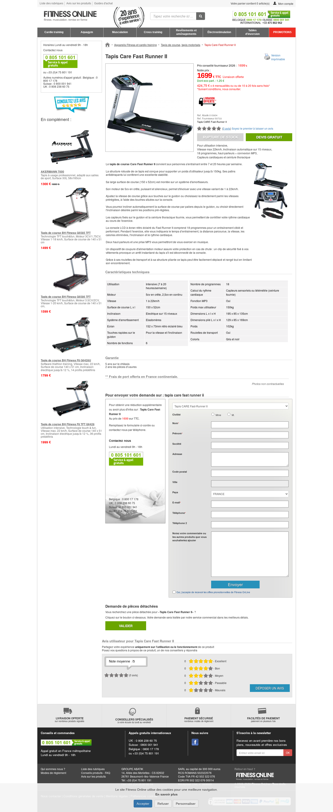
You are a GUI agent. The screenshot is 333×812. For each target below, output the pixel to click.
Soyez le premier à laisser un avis (252, 128)
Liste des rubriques (51, 3)
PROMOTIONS (282, 32)
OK (288, 752)
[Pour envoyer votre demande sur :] (269, 137)
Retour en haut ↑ (245, 769)
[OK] (200, 16)
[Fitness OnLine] (107, 44)
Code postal (179, 471)
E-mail (176, 502)
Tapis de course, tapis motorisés (180, 45)
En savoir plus (166, 794)
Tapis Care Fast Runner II (220, 45)
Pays (175, 492)
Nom (175, 423)
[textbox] (250, 473)
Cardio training (53, 32)
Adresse (177, 454)
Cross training (153, 32)
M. (233, 415)
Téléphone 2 (179, 523)
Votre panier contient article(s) (250, 3)
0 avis (226, 128)
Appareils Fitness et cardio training (135, 45)
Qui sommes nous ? (53, 769)
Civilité (176, 414)
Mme (218, 415)
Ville (174, 482)
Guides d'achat (103, 3)
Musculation (120, 32)
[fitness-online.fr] (89, 16)
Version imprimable (278, 57)
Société (176, 443)
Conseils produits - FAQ (95, 773)
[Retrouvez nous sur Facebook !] (195, 742)
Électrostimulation (219, 32)
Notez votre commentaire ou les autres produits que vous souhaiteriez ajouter (189, 537)
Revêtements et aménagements (186, 32)
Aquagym (87, 32)
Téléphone (179, 513)
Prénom (177, 433)
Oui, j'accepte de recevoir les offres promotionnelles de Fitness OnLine (213, 592)
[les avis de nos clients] (71, 104)
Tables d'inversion (252, 32)
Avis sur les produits (78, 3)
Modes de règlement (53, 773)
